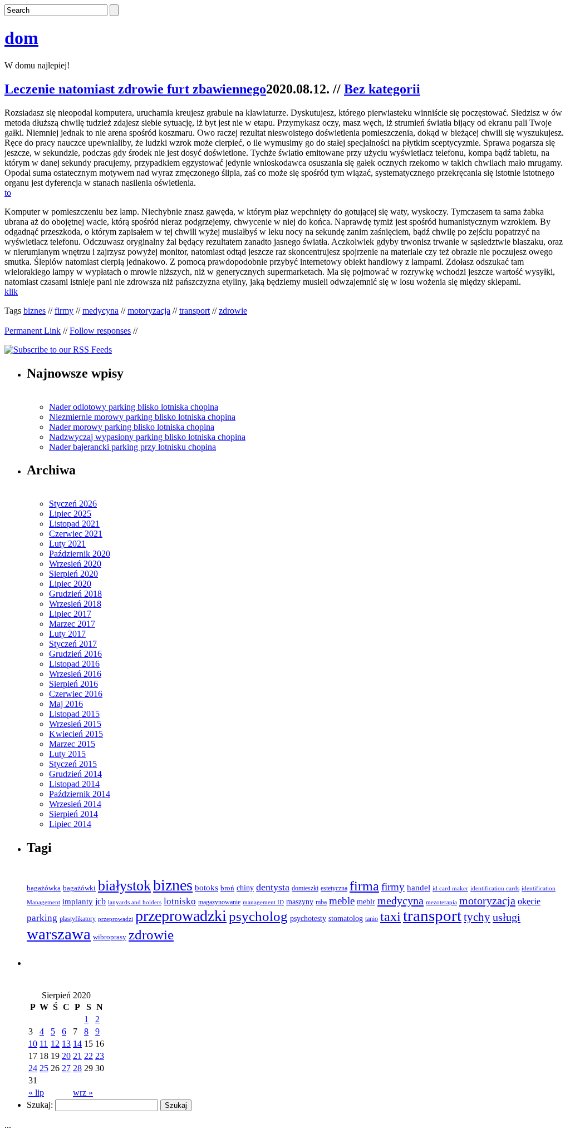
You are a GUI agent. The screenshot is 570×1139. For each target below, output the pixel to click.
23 (99, 1056)
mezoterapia (441, 902)
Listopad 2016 (74, 663)
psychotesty (308, 918)
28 (77, 1068)
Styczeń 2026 (73, 503)
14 (77, 1043)
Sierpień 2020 (73, 573)
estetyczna (334, 888)
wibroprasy (109, 937)
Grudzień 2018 (75, 593)
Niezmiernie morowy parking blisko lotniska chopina (142, 417)
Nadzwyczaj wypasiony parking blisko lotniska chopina (147, 437)
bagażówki (79, 888)
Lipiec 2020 (70, 583)
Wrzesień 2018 (75, 603)
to (7, 192)
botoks (206, 887)
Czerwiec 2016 (75, 694)
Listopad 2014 (74, 784)
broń (227, 888)
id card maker (450, 888)
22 (88, 1056)
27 (66, 1068)
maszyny (299, 902)
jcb (100, 901)
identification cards (494, 888)
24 (32, 1068)
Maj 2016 (66, 704)
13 (66, 1043)
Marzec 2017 (72, 623)
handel (418, 887)
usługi (506, 917)
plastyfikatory (78, 919)
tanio (371, 919)
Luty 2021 (67, 543)
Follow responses (100, 330)
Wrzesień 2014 (75, 804)
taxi (390, 916)
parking (42, 918)
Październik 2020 (79, 553)
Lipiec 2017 (70, 613)
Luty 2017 (67, 633)
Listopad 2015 (74, 714)
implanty (77, 901)
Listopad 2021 (74, 523)
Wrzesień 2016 (75, 674)
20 (66, 1056)
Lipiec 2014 (70, 824)
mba (321, 902)
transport (194, 310)
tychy (477, 917)
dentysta (272, 887)
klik (11, 291)
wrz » (83, 1092)
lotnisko (180, 901)
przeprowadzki (181, 915)
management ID (263, 902)
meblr (366, 901)
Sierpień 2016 (73, 684)
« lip (36, 1092)
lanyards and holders (134, 902)
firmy (64, 310)
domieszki (305, 888)
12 (55, 1043)
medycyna (100, 310)
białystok (124, 886)
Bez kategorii (382, 89)
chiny (245, 888)
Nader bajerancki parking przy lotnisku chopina (132, 447)
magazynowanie (219, 902)
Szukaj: (40, 1105)
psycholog (258, 916)
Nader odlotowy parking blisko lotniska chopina (133, 407)
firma (364, 885)
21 (77, 1056)
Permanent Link (32, 330)
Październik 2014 (79, 794)
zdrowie (233, 310)
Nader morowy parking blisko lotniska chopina (131, 427)
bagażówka (44, 888)
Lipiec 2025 (70, 513)
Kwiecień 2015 (76, 734)
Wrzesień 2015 (75, 724)
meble (342, 901)
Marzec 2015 (72, 744)
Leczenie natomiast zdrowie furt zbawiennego (135, 89)
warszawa (59, 934)
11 (44, 1043)
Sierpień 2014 (73, 814)
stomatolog (345, 918)
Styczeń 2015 (73, 764)
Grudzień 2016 (75, 653)
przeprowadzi (115, 918)
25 (44, 1068)
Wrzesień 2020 (75, 563)
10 (32, 1043)
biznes (34, 310)
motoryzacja (148, 310)
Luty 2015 (67, 754)
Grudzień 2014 (75, 774)
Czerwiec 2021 (75, 533)
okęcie (529, 901)
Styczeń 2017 (73, 643)
